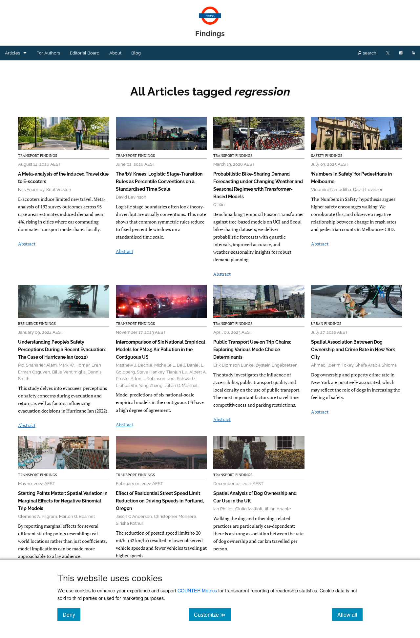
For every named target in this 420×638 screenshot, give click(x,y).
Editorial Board (84, 53)
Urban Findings (326, 323)
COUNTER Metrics (197, 590)
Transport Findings (37, 155)
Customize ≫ (212, 614)
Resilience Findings (37, 323)
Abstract (26, 244)
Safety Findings (326, 155)
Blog (136, 53)
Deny (71, 614)
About (115, 53)
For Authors (48, 53)
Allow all (350, 614)
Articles (12, 53)
